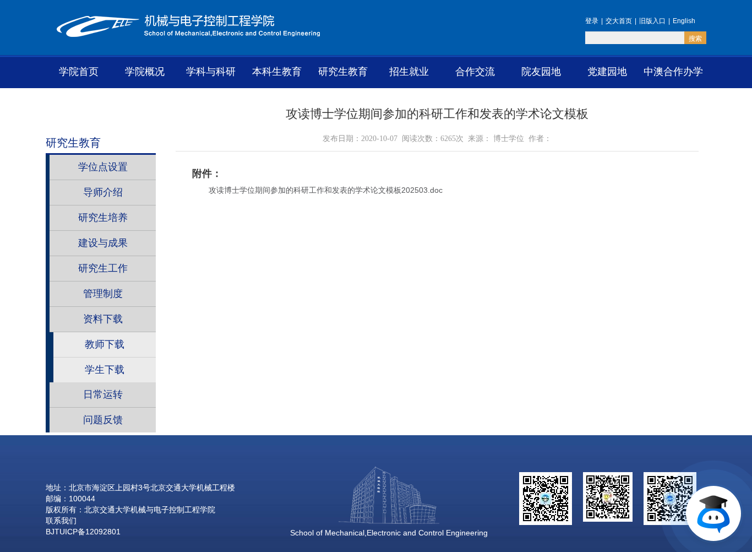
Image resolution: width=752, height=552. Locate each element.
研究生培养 (103, 217)
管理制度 (103, 293)
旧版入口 (652, 21)
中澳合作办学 (673, 71)
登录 (591, 21)
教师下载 (104, 344)
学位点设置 (103, 166)
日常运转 (103, 394)
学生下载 (104, 369)
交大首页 (619, 21)
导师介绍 (103, 192)
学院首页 (79, 71)
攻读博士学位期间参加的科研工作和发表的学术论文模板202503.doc (326, 190)
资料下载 (103, 318)
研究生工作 (103, 268)
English (684, 21)
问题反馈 (103, 419)
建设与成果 (103, 242)
